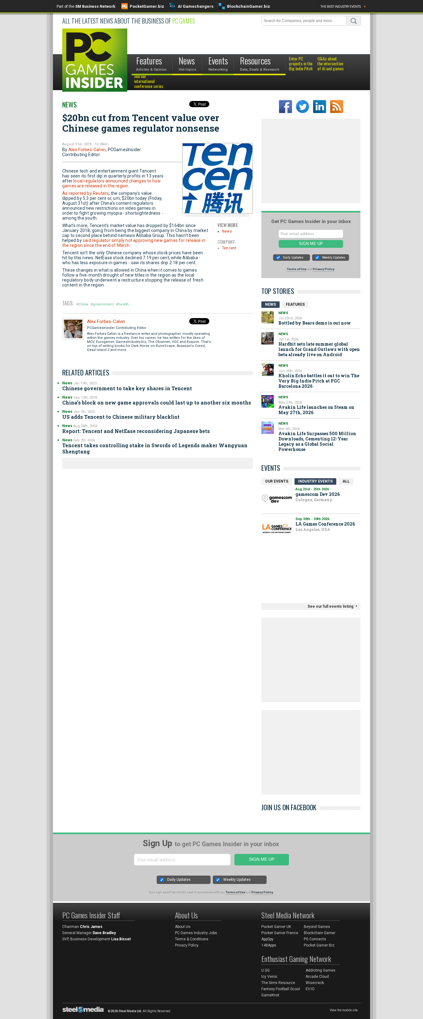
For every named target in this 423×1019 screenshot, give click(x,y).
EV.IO (310, 989)
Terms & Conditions (191, 939)
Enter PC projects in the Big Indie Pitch (300, 64)
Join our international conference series (148, 81)
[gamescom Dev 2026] (276, 498)
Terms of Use (297, 269)
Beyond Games (317, 927)
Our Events (276, 481)
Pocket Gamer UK (276, 927)
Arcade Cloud (317, 976)
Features (295, 304)
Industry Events (315, 481)
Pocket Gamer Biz (319, 945)
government (103, 304)
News (69, 104)
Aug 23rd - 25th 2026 (312, 489)
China (83, 304)
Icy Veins (269, 976)
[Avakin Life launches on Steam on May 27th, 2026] (267, 401)
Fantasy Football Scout (280, 989)
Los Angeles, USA (312, 529)
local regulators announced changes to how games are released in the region (111, 183)
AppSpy (267, 939)
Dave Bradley (104, 933)
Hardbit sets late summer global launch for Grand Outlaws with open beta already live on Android (319, 349)
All (346, 481)
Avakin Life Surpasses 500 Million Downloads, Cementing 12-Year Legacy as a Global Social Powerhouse (317, 441)
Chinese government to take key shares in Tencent (127, 388)
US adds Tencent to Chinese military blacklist (121, 416)
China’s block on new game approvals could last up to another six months (156, 402)
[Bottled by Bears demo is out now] (267, 317)
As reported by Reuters (85, 193)
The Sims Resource (278, 983)
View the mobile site (344, 1010)
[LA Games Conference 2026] (276, 528)
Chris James (91, 927)
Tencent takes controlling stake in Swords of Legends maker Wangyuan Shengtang (154, 448)
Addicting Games (320, 970)
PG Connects (315, 939)
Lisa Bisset (121, 939)
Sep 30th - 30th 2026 (312, 519)
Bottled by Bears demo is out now (314, 323)
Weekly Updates (333, 258)
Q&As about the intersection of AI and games (330, 64)
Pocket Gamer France (279, 933)
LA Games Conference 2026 (325, 524)
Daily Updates (293, 258)
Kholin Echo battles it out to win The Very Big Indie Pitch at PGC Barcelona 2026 (318, 381)
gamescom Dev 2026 (317, 494)
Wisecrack (315, 983)
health (123, 304)
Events (270, 468)
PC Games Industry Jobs (196, 933)
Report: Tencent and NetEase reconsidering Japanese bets (136, 431)
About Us (182, 927)
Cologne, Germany (313, 499)
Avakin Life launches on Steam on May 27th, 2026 (316, 409)
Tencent (229, 248)
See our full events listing (330, 606)
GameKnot (270, 995)
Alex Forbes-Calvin (87, 149)
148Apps (268, 945)
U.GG (265, 970)
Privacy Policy (323, 269)
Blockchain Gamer (319, 933)
